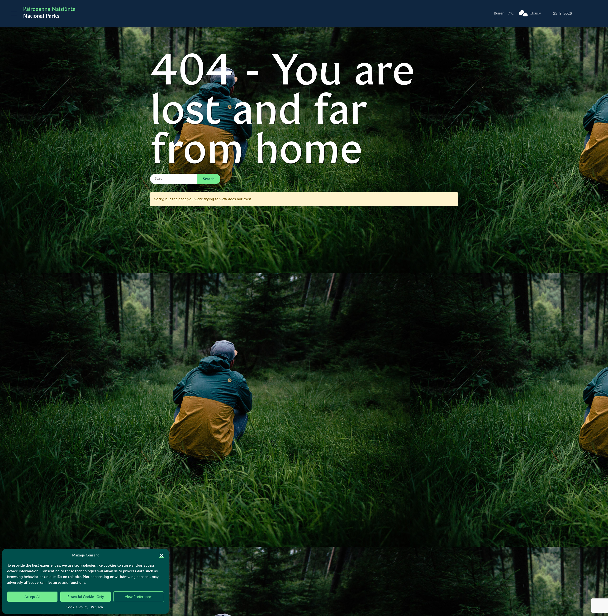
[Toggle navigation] (14, 13)
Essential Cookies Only (85, 597)
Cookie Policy (77, 607)
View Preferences (138, 597)
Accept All (32, 597)
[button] (161, 555)
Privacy (97, 607)
